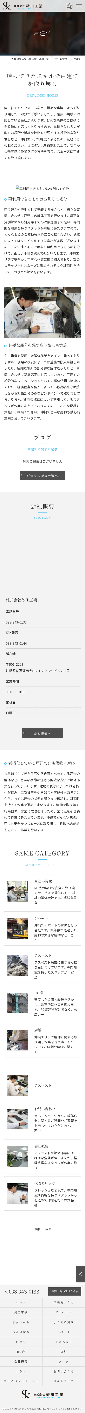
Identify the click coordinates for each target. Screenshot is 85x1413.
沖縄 (37, 1229)
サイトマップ (64, 1381)
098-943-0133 (16, 622)
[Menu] (78, 5)
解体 (48, 1229)
